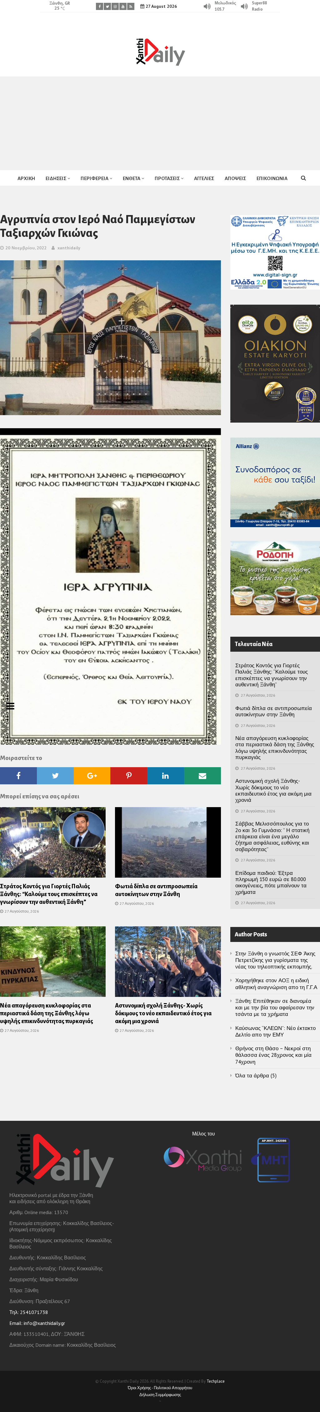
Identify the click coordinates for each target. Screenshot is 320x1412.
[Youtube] (123, 6)
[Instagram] (115, 6)
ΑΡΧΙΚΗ (26, 178)
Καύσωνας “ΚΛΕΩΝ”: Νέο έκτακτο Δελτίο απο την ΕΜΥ (275, 1031)
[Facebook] (99, 6)
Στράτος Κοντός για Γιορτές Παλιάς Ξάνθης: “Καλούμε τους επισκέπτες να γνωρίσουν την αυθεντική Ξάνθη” (49, 894)
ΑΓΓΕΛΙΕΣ (204, 178)
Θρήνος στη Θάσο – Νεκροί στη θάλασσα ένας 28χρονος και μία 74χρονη (273, 1055)
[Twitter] (107, 6)
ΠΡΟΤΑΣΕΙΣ (167, 178)
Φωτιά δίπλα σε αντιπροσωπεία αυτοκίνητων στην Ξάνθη (273, 711)
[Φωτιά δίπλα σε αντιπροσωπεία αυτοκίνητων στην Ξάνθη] (168, 844)
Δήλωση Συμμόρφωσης (160, 1394)
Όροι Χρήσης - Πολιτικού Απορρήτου (160, 1387)
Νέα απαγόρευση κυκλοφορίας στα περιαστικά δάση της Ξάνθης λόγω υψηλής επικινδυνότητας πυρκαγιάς (46, 1013)
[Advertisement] (160, 123)
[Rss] (130, 6)
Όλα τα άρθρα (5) (256, 1075)
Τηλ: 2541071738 (28, 1312)
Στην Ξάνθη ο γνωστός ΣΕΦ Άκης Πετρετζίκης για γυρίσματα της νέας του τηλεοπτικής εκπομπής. (275, 960)
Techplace (216, 1381)
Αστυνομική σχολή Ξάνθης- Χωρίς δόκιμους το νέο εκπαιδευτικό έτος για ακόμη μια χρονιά (163, 1013)
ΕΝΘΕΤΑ (131, 178)
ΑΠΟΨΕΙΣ (235, 178)
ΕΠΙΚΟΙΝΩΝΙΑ (272, 178)
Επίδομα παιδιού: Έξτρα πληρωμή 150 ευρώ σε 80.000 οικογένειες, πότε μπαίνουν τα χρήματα (271, 882)
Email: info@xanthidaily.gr (37, 1323)
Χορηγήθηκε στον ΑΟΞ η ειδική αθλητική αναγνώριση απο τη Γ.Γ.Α (276, 983)
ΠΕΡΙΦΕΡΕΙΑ (94, 178)
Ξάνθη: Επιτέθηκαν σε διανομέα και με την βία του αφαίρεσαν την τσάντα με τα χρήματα (274, 1008)
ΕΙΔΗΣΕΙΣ (56, 178)
